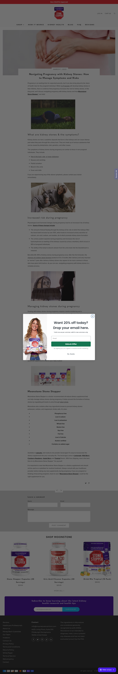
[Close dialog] (92, 316)
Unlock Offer (71, 344)
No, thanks (71, 354)
